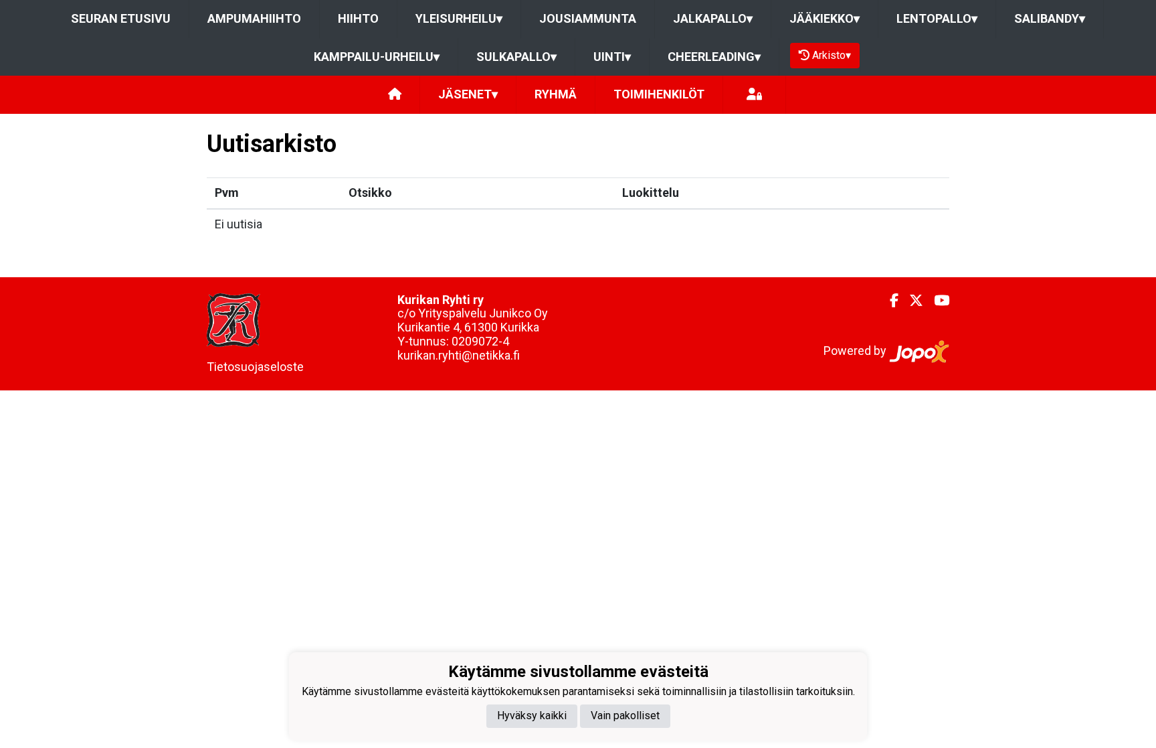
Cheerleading (714, 57)
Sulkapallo (516, 57)
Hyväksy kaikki (532, 715)
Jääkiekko (824, 18)
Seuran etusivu (121, 18)
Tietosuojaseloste (255, 367)
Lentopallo (936, 18)
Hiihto (358, 18)
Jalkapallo (713, 18)
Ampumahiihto (254, 18)
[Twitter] (910, 300)
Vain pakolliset (625, 715)
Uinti (612, 57)
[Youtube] (936, 300)
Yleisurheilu (458, 18)
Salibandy (1049, 18)
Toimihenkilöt (658, 94)
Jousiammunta (587, 18)
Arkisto (831, 55)
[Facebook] (888, 300)
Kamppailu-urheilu (377, 57)
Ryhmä (556, 94)
